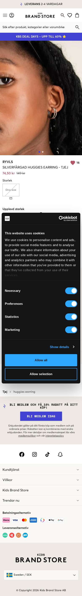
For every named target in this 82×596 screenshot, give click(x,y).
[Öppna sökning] (62, 15)
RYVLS (8, 162)
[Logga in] (11, 15)
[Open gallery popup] (41, 98)
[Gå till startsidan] (40, 15)
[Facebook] (21, 454)
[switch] (71, 303)
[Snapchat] (60, 454)
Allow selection (41, 374)
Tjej (5, 391)
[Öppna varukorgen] (77, 15)
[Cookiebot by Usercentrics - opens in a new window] (59, 218)
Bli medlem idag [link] (41, 416)
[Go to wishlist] (69, 15)
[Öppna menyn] (4, 15)
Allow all (41, 360)
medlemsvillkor (27, 436)
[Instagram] (34, 454)
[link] (40, 15)
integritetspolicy (54, 436)
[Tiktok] (47, 454)
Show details (59, 347)
